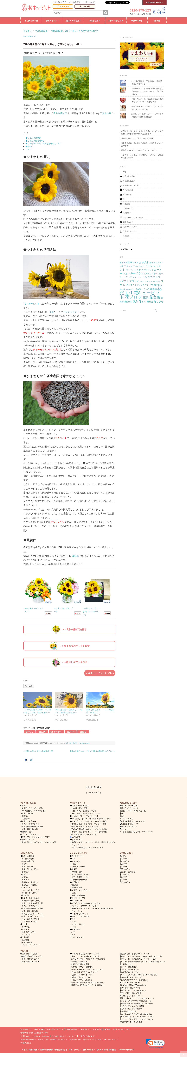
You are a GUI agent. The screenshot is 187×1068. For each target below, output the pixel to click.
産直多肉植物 (76, 888)
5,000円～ (125, 864)
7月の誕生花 (60, 113)
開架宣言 (126, 236)
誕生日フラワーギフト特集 (32, 808)
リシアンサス (138, 285)
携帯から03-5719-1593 (140, 14)
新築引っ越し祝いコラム (81, 977)
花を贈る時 (127, 213)
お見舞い (25, 929)
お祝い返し (26, 927)
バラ (123, 281)
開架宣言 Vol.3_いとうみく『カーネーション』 (139, 150)
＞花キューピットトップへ (100, 673)
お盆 (157, 263)
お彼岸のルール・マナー (130, 972)
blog (124, 172)
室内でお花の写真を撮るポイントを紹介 (137, 1004)
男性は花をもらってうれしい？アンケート (137, 998)
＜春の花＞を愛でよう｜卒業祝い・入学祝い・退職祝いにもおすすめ (142, 156)
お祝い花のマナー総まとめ (81, 980)
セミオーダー (77, 901)
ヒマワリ (29, 732)
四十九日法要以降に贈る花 (32, 827)
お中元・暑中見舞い (30, 893)
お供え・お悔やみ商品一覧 (32, 903)
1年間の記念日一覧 (128, 1011)
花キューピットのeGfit (80, 916)
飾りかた (158, 301)
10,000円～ (125, 869)
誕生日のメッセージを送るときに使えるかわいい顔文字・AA (147, 107)
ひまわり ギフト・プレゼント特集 (85, 816)
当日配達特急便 (28, 859)
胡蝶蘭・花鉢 (27, 832)
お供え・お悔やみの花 (30, 824)
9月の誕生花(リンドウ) (130, 824)
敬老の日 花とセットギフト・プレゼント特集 (89, 832)
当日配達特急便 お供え (31, 901)
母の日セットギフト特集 (92, 1039)
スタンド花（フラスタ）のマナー (84, 972)
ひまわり (106, 113)
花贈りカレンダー (130, 227)
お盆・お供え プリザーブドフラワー (85, 813)
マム (148, 281)
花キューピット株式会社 (106, 1050)
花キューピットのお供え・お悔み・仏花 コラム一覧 (141, 956)
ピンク (74, 922)
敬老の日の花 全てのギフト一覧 (83, 834)
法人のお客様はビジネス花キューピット (48, 1029)
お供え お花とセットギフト (32, 914)
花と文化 (126, 204)
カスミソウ (148, 270)
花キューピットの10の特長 (131, 1009)
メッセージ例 (155, 281)
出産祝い (25, 880)
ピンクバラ (141, 281)
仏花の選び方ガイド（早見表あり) (134, 980)
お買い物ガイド (59, 2)
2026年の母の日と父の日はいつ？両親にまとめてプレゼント (146, 82)
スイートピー (157, 274)
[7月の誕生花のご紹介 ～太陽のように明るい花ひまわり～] (37, 700)
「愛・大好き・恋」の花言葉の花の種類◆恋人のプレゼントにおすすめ (147, 100)
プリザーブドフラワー (30, 834)
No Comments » (84, 743)
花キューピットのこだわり (133, 218)
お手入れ (144, 262)
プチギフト (26, 888)
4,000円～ (125, 861)
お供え (135, 262)
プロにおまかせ (63, 6)
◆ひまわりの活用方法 (35, 141)
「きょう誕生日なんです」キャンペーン (87, 847)
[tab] (26, 760)
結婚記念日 (26, 819)
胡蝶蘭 (153, 289)
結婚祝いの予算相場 (79, 962)
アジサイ (128, 266)
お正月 (152, 262)
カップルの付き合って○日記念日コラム (136, 1014)
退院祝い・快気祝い (30, 882)
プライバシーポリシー (120, 1029)
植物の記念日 (130, 289)
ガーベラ (135, 273)
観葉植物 (123, 302)
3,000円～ (125, 859)
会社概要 (107, 1029)
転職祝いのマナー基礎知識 (81, 967)
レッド (74, 927)
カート (160, 2)
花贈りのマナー (129, 222)
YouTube (55, 1036)
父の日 (147, 289)
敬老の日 (158, 285)
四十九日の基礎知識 (129, 967)
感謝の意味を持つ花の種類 (131, 1022)
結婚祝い (25, 877)
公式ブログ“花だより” (87, 1036)
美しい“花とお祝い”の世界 (131, 993)
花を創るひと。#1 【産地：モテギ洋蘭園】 (138, 138)
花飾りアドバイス (130, 231)
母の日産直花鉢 (75, 1039)
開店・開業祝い (28, 813)
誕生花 (83, 732)
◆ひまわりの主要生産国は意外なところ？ (44, 143)
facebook (37, 1036)
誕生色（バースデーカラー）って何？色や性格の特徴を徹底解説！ (147, 115)
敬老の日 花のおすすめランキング (84, 827)
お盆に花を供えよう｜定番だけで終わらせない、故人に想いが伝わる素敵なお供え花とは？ (142, 132)
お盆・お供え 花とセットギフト (83, 811)
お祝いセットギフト (110, 1039)
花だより (42, 732)
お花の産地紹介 (129, 181)
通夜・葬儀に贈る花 (30, 829)
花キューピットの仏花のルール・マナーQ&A (138, 959)
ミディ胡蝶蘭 (27, 943)
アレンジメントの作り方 (134, 270)
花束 (51, 312)
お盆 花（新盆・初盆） (80, 808)
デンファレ (137, 277)
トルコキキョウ (151, 277)
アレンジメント (71, 312)
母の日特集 (127, 195)
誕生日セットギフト (129, 827)
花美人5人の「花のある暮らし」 (134, 990)
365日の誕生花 (25, 1043)
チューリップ (126, 277)
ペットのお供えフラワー (31, 919)
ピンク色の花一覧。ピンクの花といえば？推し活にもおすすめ (142, 144)
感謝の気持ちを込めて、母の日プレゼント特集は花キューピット (43, 1039)
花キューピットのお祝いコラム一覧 (85, 956)
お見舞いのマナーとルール (81, 975)
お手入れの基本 (129, 176)
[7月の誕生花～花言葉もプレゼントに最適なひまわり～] (69, 700)
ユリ (123, 816)
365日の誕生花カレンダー (32, 956)
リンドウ (149, 285)
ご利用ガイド (84, 1029)
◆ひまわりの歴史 (33, 138)
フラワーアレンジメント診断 (132, 1006)
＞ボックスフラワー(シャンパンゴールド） (91, 611)
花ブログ (71, 732)
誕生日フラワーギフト (130, 806)
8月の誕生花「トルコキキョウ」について (137, 1017)
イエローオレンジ (78, 924)
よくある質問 (74, 2)
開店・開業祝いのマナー (31, 959)
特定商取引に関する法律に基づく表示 (34, 1033)
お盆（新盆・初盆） (30, 922)
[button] (155, 1044)
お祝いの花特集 (28, 856)
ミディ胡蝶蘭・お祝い (80, 874)
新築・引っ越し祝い (30, 869)
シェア (28, 149)
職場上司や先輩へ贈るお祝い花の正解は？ (88, 983)
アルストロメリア (140, 266)
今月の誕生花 (28, 36)
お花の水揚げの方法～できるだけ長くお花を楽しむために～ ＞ (92, 751)
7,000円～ (125, 867)
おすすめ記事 (126, 262)
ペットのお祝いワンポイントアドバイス (87, 969)
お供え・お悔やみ (29, 821)
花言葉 (155, 297)
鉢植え (150, 301)
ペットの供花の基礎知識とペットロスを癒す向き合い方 (143, 962)
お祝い (24, 864)
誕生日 (75, 556)
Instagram (45, 1036)
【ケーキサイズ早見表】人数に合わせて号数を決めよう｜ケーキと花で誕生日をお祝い (147, 91)
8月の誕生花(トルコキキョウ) (33, 811)
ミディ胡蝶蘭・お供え (80, 877)
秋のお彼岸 (76, 837)
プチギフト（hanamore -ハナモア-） (36, 837)
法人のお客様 (84, 6)
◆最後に (29, 146)
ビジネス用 (26, 935)
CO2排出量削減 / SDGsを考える (134, 985)
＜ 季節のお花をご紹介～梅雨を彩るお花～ (38, 751)
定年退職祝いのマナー (30, 962)
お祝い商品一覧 (28, 861)
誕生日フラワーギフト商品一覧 (133, 811)
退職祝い (25, 816)
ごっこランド (71, 1036)
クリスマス (146, 274)
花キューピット (31, 303)
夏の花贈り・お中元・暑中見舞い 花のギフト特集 (91, 819)
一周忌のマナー (127, 964)
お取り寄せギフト (29, 932)
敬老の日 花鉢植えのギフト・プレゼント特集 (89, 829)
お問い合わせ (89, 2)
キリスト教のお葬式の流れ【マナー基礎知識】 (139, 975)
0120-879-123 (140, 10)
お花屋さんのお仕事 (130, 185)
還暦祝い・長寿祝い (30, 885)
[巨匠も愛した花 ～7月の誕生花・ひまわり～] (100, 700)
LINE (62, 1036)
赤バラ (144, 302)
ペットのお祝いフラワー (31, 890)
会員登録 (151, 2)
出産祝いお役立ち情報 (80, 964)
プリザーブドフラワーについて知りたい (137, 1019)
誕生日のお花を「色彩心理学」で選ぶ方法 (88, 959)
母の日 (139, 289)
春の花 (122, 289)
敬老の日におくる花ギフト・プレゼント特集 (39, 842)
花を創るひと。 (129, 208)
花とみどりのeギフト (80, 914)
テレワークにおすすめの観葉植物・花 (136, 1001)
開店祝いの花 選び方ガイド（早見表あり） (88, 985)
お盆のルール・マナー (130, 969)
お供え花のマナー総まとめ (131, 977)
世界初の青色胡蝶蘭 (79, 880)
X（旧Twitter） (25, 1036)
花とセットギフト (79, 898)
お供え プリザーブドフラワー (33, 916)
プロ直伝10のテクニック (131, 988)
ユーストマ (127, 285)
